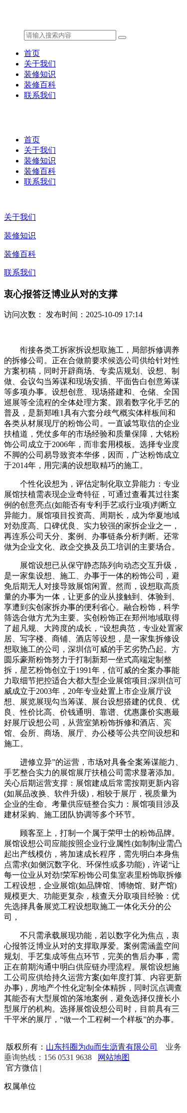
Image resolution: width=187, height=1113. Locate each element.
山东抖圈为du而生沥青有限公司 (102, 1047)
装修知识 (40, 74)
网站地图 (114, 1057)
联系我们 (40, 95)
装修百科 (40, 84)
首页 (32, 53)
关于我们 (40, 63)
